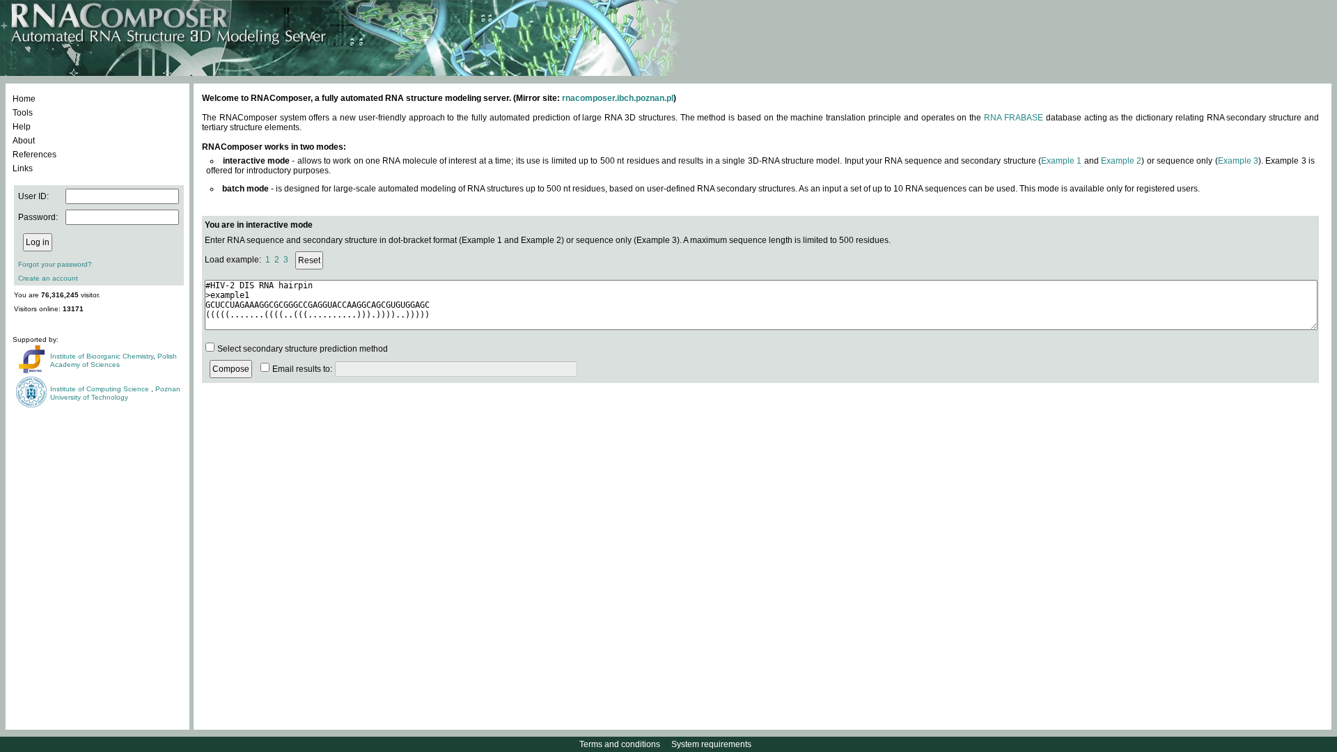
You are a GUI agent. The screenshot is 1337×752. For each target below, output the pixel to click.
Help (22, 127)
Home (24, 99)
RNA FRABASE (1013, 118)
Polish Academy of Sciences (113, 360)
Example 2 (1121, 161)
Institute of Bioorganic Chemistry (101, 356)
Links (23, 168)
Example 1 (1061, 161)
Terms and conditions (619, 744)
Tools (23, 113)
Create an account (48, 278)
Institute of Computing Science (100, 389)
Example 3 (1238, 161)
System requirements (711, 744)
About (24, 141)
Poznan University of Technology (115, 393)
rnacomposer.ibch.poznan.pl (617, 98)
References (34, 154)
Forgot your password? (55, 264)
